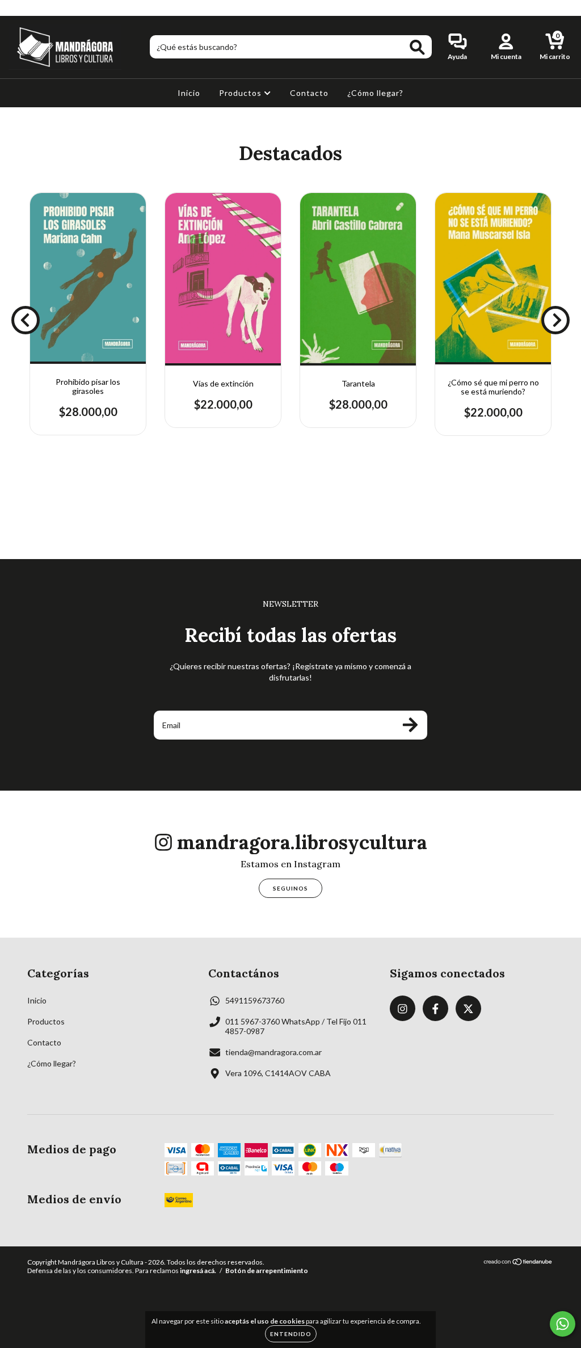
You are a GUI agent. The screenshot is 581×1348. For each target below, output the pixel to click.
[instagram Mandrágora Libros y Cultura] (17, 7)
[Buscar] (417, 47)
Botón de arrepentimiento (266, 1270)
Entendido (290, 1333)
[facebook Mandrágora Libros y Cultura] (33, 7)
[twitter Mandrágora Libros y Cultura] (49, 7)
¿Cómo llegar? (375, 93)
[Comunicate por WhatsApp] (562, 1324)
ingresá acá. (198, 1270)
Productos (241, 93)
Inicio (189, 93)
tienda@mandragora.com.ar (273, 1052)
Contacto (309, 93)
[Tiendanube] (518, 1263)
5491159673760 (254, 1000)
